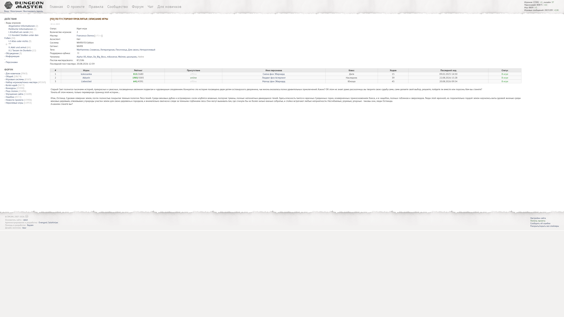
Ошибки (10, 96)
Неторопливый (147, 49)
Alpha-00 (81, 56)
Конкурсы (11, 88)
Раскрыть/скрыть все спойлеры (544, 226)
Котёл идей (11, 85)
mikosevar (112, 56)
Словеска (94, 49)
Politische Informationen (21, 28)
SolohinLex (53, 222)
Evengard (43, 222)
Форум (138, 6)
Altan (89, 56)
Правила (96, 6)
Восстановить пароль (33, 11)
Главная (56, 6)
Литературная (107, 49)
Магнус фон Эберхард (273, 81)
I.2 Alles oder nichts (18, 41)
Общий (9, 76)
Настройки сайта (538, 218)
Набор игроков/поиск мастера (21, 82)
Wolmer (122, 56)
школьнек (132, 56)
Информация (12, 56)
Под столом (12, 91)
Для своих (133, 49)
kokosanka (86, 73)
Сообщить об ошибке (540, 223)
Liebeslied (86, 81)
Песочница (121, 49)
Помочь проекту (537, 220)
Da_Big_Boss (99, 56)
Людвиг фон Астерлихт (274, 77)
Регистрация (16, 11)
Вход (6, 11)
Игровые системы (15, 79)
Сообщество (117, 6)
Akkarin (86, 77)
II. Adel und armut (17, 47)
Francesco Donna (85, 35)
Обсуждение (12, 53)
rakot (25, 220)
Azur (24, 227)
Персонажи (12, 62)
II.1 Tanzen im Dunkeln (20, 50)
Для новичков (169, 6)
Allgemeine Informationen (22, 25)
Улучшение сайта (14, 93)
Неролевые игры (14, 102)
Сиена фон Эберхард (274, 73)
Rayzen (30, 225)
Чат (150, 6)
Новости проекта (14, 99)
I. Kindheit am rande (19, 32)
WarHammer (83, 49)
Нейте (141, 56)
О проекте (76, 6)
